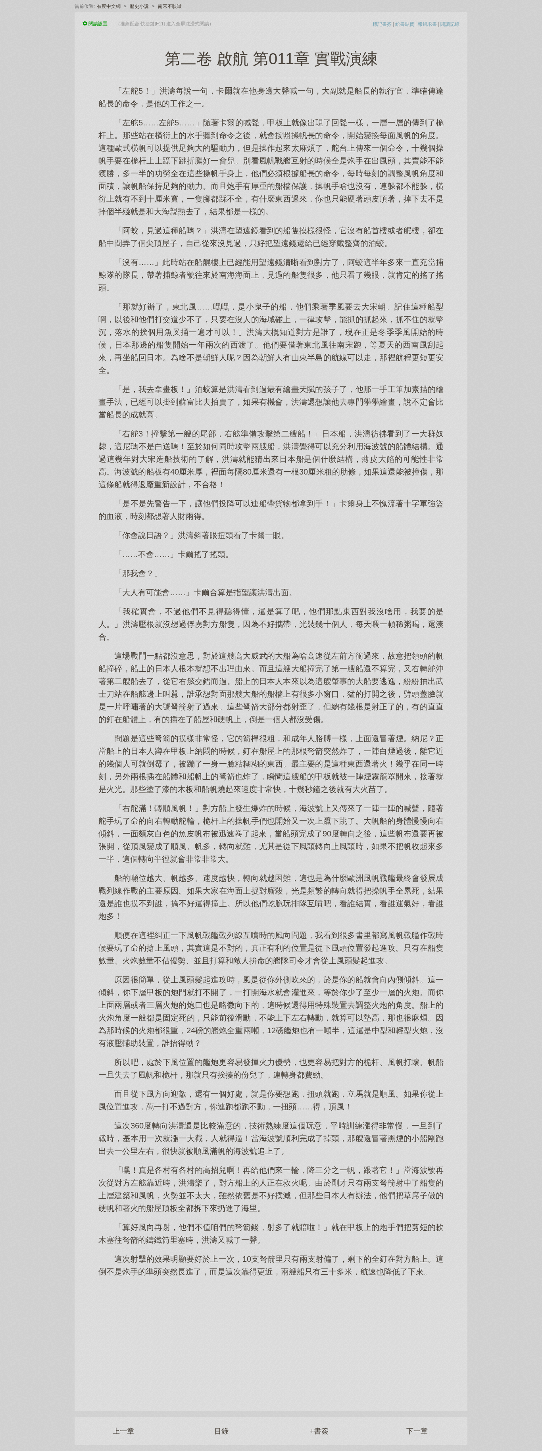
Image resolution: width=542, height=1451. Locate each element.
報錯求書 (427, 24)
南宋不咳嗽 (170, 6)
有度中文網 (109, 6)
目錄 (221, 1431)
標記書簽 (382, 24)
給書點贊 (404, 24)
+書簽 (319, 1431)
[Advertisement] (271, 1339)
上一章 (123, 1431)
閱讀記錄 (449, 24)
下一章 (417, 1431)
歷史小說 (139, 6)
